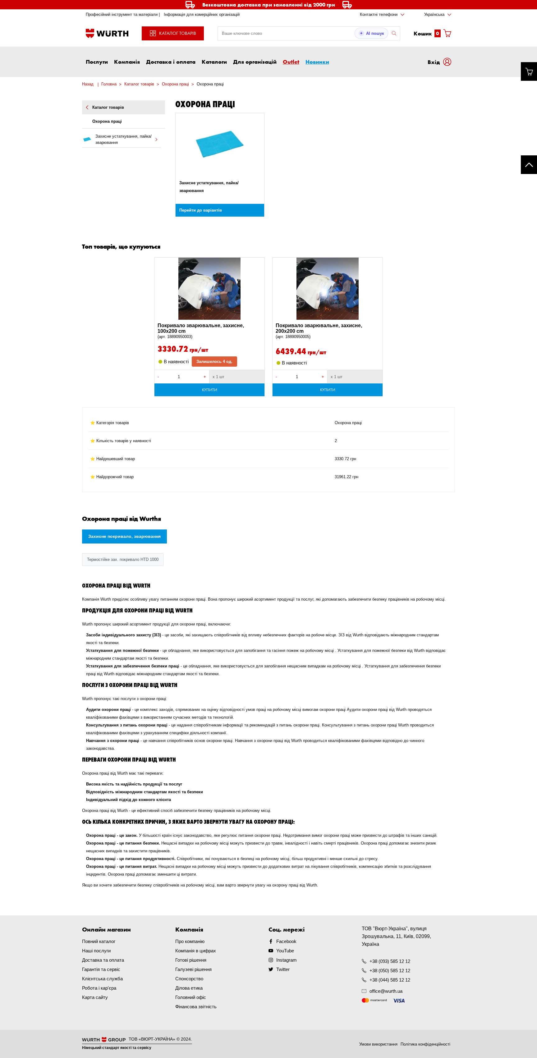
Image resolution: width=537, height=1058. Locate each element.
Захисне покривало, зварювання (124, 536)
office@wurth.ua (385, 991)
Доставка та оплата (103, 960)
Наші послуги (96, 950)
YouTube (285, 950)
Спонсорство (189, 978)
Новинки (317, 61)
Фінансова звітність (196, 1006)
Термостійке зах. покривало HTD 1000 (122, 559)
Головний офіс (190, 997)
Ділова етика (189, 988)
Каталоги (214, 61)
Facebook (286, 941)
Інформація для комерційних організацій (202, 14)
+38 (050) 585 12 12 (389, 970)
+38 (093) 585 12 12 (389, 961)
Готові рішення (190, 960)
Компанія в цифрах (195, 950)
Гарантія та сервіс (101, 969)
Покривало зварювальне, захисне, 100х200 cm (201, 331)
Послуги (97, 61)
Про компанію (189, 941)
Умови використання (378, 1044)
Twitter (283, 969)
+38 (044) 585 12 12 (389, 979)
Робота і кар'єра (99, 988)
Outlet (291, 61)
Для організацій (255, 61)
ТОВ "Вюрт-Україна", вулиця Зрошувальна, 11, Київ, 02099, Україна (396, 936)
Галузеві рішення (193, 969)
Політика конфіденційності (425, 1044)
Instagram (286, 960)
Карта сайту (95, 997)
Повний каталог (98, 941)
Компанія (127, 61)
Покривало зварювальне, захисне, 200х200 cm (319, 331)
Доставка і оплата (170, 61)
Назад (88, 84)
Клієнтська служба (102, 978)
